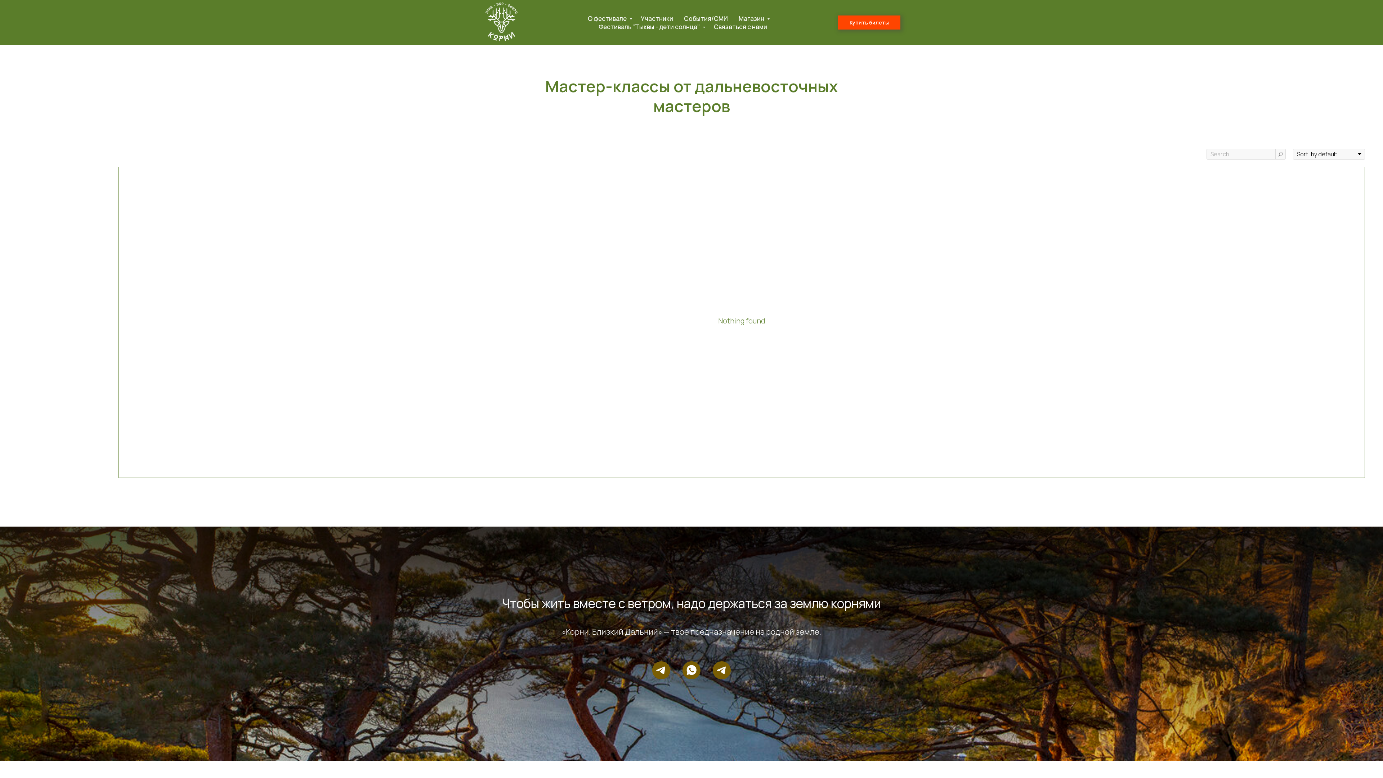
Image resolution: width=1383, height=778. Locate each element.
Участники (657, 18)
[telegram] (661, 670)
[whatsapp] (691, 670)
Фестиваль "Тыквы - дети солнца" (650, 27)
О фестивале (608, 18)
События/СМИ (706, 18)
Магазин (752, 18)
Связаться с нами (740, 27)
